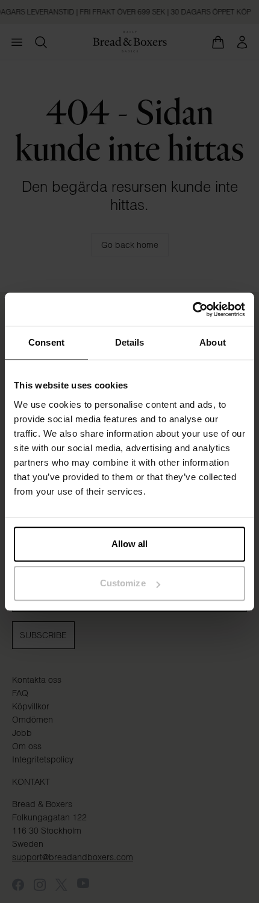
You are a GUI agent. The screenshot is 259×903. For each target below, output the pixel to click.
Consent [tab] (46, 342)
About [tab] (212, 342)
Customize (123, 583)
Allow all (129, 544)
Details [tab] (130, 342)
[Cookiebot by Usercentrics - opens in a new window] (192, 309)
